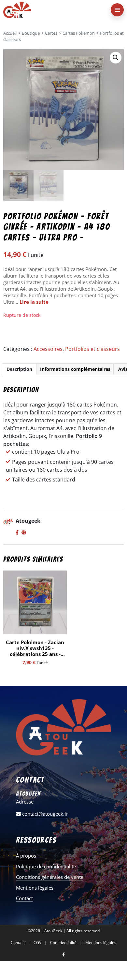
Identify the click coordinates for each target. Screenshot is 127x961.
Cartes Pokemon (79, 33)
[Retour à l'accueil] (50, 10)
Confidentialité (63, 942)
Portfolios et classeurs (92, 349)
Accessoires (48, 349)
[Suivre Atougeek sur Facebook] (17, 533)
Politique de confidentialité (46, 866)
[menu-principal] (117, 9)
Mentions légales (34, 887)
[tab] (19, 369)
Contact (24, 898)
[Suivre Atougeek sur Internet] (23, 533)
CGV (37, 942)
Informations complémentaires (75, 369)
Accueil (10, 33)
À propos (26, 855)
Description (19, 369)
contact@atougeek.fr (44, 813)
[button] (115, 57)
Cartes (51, 33)
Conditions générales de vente (49, 877)
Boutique (31, 33)
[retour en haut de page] (117, 925)
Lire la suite (34, 302)
